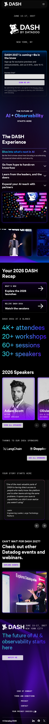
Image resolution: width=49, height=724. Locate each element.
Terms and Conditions (24, 696)
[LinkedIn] (33, 720)
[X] (44, 720)
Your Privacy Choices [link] (22, 711)
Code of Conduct (24, 691)
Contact (24, 706)
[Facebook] (38, 720)
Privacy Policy (38, 88)
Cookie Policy (12, 90)
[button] (43, 4)
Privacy (24, 701)
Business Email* (9, 72)
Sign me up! (24, 83)
